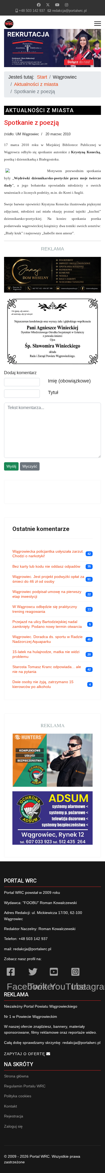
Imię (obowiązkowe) (69, 381)
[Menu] (97, 24)
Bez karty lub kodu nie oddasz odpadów (46, 566)
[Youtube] (57, 5)
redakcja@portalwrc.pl (69, 11)
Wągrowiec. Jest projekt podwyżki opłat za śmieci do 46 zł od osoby (48, 579)
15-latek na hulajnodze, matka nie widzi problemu (45, 654)
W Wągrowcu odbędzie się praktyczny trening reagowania (44, 609)
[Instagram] (66, 5)
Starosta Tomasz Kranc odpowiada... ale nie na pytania (46, 669)
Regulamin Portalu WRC (25, 1086)
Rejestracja (13, 1116)
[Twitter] (48, 5)
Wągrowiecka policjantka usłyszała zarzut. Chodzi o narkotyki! (48, 553)
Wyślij (11, 466)
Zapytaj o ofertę (25, 1054)
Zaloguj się (13, 1126)
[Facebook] (39, 5)
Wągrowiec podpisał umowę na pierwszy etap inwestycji (46, 594)
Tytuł (53, 392)
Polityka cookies (17, 1096)
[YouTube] (58, 973)
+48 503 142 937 (32, 11)
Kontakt (10, 1106)
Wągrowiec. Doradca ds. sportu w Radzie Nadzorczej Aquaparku (47, 639)
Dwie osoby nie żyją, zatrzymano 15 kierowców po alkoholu (43, 684)
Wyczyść (29, 466)
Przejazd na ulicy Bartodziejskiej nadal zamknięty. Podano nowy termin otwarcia (47, 624)
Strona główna (16, 1076)
